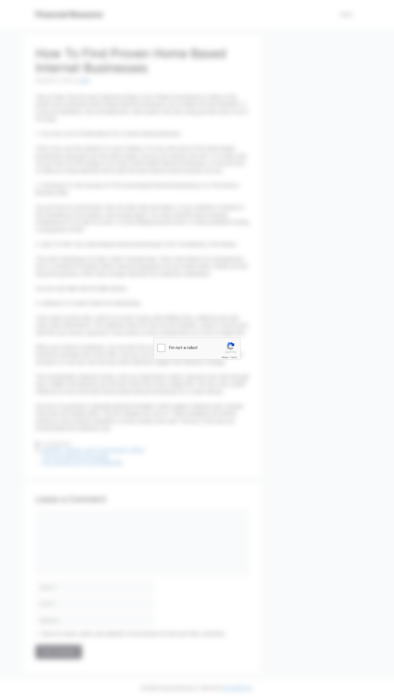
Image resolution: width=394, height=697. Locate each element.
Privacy (225, 357)
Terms (233, 357)
